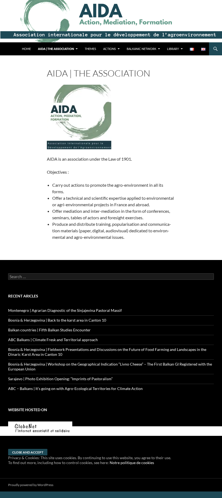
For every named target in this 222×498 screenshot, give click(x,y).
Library (173, 48)
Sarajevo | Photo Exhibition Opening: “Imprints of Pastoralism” (60, 378)
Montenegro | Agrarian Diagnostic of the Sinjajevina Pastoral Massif (65, 310)
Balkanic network (141, 48)
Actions (109, 48)
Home (26, 48)
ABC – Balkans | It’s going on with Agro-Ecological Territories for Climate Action (75, 388)
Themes (90, 48)
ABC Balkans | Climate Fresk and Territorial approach (53, 339)
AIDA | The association (56, 48)
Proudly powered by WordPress (30, 485)
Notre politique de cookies (132, 462)
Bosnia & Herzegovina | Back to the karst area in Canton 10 (57, 320)
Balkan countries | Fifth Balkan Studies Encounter (49, 330)
